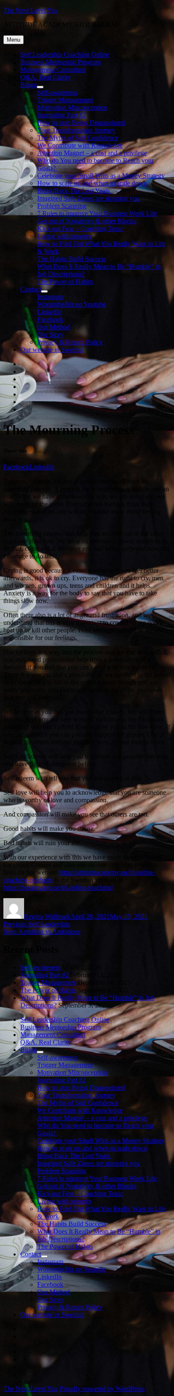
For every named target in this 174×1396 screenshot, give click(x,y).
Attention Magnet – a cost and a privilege (92, 152)
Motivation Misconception (72, 107)
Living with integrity (64, 236)
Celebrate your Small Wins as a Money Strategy (101, 175)
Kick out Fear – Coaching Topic (80, 228)
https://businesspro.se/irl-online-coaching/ (58, 887)
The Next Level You (30, 10)
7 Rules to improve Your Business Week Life (97, 213)
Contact (30, 289)
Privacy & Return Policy (70, 342)
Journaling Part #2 (61, 115)
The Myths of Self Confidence (77, 137)
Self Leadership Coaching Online (64, 54)
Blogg (28, 84)
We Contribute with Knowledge (79, 145)
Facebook (50, 319)
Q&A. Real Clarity (45, 77)
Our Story (50, 334)
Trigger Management (65, 99)
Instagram (50, 296)
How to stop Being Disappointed (81, 122)
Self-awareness (57, 92)
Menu (13, 40)
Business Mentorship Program (60, 62)
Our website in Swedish (52, 349)
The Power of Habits (65, 281)
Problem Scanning (61, 205)
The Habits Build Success (71, 258)
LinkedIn (49, 311)
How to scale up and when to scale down (92, 183)
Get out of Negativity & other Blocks (86, 221)
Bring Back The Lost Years (74, 190)
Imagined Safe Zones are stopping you (88, 198)
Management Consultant (52, 69)
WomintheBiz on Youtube (71, 304)
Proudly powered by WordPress (102, 1388)
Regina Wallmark (47, 916)
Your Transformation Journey (76, 130)
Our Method (53, 326)
